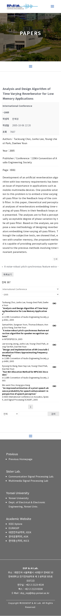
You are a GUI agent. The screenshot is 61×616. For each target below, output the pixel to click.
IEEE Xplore (15, 523)
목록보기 (7, 274)
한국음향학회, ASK (18, 536)
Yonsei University (19, 498)
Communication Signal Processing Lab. (31, 476)
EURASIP (14, 528)
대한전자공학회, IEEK (20, 532)
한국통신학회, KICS (19, 540)
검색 (53, 413)
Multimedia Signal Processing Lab (28, 480)
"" (25, 311)
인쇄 (55, 258)
